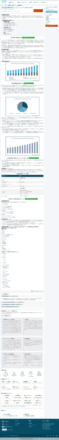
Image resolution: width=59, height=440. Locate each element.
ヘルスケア (5, 5)
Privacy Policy (35, 438)
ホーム (2, 5)
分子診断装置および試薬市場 (29, 415)
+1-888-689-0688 (47, 425)
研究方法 (47, 22)
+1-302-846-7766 (46, 426)
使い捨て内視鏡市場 (7, 414)
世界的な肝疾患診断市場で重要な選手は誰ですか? (11, 306)
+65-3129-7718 (46, 427)
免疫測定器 (11, 124)
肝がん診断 (23, 89)
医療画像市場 (26, 414)
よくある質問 (48, 21)
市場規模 (47, 16)
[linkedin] (48, 436)
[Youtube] (56, 436)
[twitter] (51, 436)
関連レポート (48, 24)
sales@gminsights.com (48, 428)
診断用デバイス (14, 5)
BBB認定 (14, 374)
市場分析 (47, 18)
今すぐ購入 (52, 11)
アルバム (18, 120)
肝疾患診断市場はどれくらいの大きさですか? (10, 296)
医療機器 (9, 5)
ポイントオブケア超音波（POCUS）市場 (10, 415)
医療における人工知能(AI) (6, 51)
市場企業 (47, 20)
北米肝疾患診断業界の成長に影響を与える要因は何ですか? (12, 304)
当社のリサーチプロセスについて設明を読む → (18, 406)
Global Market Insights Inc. (6, 435)
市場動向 (47, 17)
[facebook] (53, 436)
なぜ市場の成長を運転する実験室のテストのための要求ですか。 (13, 302)
